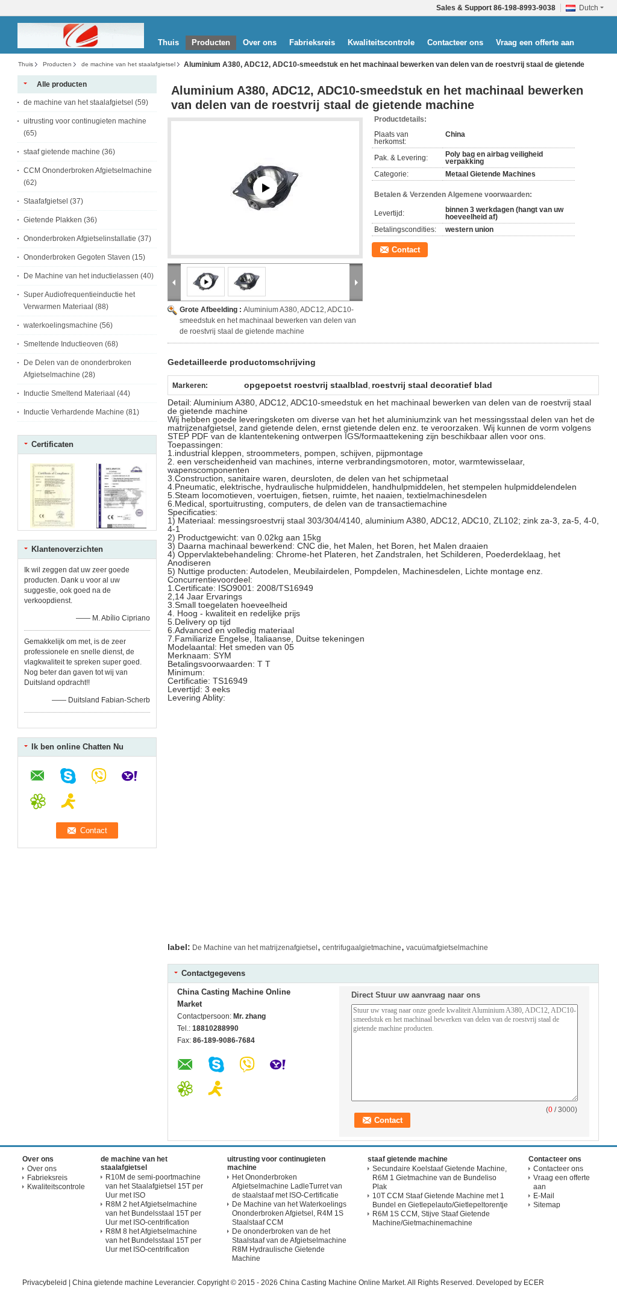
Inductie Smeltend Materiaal (69, 393)
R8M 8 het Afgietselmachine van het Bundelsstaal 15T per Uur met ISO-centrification (153, 1240)
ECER (534, 1282)
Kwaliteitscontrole (381, 42)
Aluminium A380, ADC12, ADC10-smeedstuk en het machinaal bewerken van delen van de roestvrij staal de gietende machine (268, 320)
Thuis (168, 42)
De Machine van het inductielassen (81, 276)
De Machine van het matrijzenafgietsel (255, 947)
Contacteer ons (455, 42)
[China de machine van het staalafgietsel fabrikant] (80, 35)
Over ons (260, 42)
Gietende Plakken (52, 220)
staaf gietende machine (61, 152)
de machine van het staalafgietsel (128, 64)
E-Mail (543, 1196)
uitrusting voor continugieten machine (84, 121)
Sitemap (546, 1205)
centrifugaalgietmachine (361, 947)
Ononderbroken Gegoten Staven (76, 257)
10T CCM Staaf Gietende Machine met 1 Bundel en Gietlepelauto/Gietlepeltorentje (440, 1200)
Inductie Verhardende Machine (73, 412)
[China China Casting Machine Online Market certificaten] (52, 526)
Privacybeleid (44, 1282)
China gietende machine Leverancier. (134, 1282)
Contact (406, 249)
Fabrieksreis (312, 42)
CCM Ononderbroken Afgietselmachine (87, 170)
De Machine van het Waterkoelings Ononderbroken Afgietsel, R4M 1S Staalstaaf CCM (289, 1213)
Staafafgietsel (45, 201)
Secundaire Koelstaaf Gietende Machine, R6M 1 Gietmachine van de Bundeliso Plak (439, 1177)
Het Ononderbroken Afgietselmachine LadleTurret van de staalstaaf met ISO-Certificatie (287, 1186)
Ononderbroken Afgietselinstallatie (79, 238)
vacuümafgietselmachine (447, 947)
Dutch (588, 8)
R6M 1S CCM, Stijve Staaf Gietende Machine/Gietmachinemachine (431, 1218)
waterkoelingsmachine (60, 325)
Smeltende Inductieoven (63, 344)
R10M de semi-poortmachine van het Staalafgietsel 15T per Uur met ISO (154, 1186)
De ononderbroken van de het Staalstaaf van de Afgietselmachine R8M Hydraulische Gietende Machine (289, 1245)
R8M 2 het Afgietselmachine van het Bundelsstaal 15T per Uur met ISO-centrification (153, 1213)
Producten (211, 42)
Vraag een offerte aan (535, 42)
